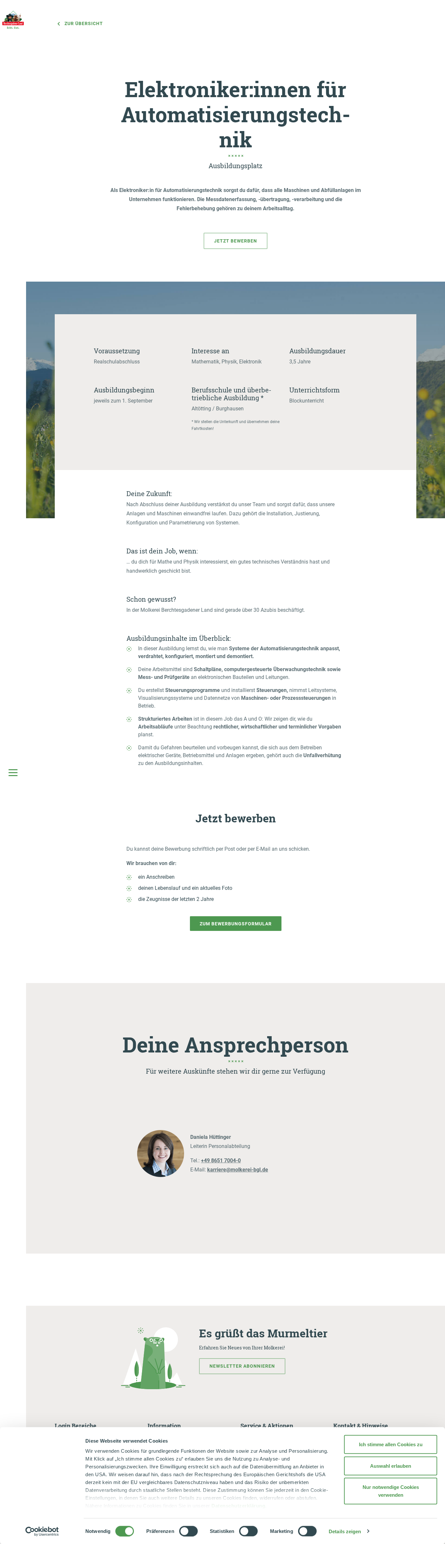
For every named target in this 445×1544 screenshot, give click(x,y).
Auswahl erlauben (390, 1465)
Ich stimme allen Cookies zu (391, 1444)
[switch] (188, 1531)
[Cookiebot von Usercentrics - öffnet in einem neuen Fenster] (42, 1531)
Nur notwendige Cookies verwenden (391, 1491)
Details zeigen (345, 1531)
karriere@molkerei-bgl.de (237, 1170)
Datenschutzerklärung (238, 1505)
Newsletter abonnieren (242, 1366)
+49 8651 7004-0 (221, 1160)
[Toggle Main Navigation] (13, 772)
